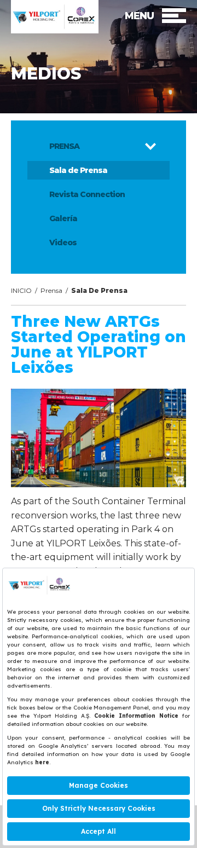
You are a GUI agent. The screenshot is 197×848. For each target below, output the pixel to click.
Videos (63, 242)
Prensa (51, 290)
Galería (63, 218)
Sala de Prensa (78, 170)
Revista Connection (87, 194)
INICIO (21, 290)
